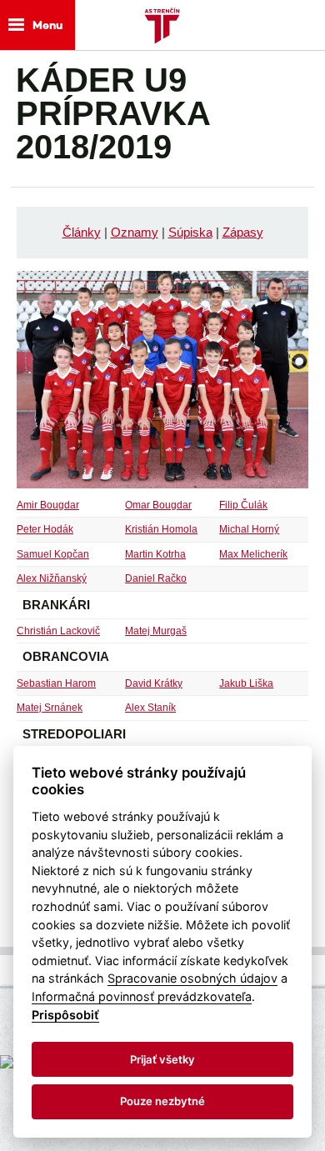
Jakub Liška (246, 683)
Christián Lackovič (58, 631)
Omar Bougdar (158, 505)
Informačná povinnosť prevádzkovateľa (142, 996)
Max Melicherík (253, 554)
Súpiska (190, 232)
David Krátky (153, 683)
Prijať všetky (162, 1059)
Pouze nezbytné (162, 1101)
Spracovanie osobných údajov (193, 978)
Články (81, 232)
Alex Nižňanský (52, 578)
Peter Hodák (45, 529)
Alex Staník (150, 707)
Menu (47, 25)
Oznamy (134, 232)
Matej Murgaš (156, 631)
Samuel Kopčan (53, 554)
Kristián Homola (161, 529)
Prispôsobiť (65, 1015)
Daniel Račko (156, 578)
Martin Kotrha (155, 554)
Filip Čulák (243, 505)
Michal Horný (249, 529)
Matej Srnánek (49, 707)
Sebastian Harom (56, 683)
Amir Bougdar (48, 505)
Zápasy (242, 232)
